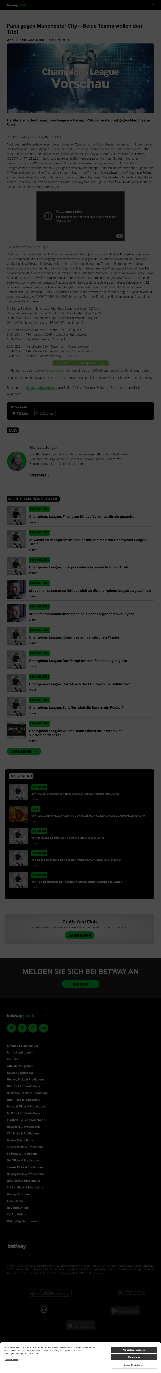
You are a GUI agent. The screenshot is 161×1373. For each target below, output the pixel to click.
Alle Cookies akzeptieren (134, 1350)
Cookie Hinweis (11, 1359)
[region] (80, 1357)
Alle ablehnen (134, 1357)
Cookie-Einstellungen (134, 1365)
